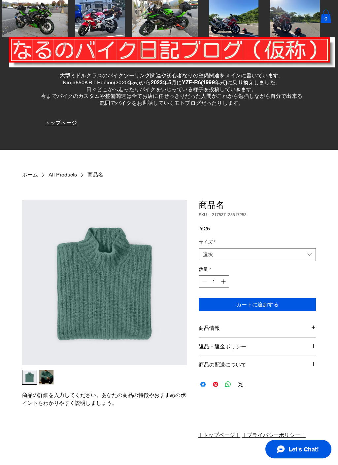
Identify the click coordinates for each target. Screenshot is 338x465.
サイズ (207, 242)
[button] (325, 16)
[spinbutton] (214, 281)
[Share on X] (241, 384)
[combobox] (257, 254)
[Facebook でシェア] (203, 384)
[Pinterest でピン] (216, 384)
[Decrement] (204, 281)
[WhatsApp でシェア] (228, 384)
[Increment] (224, 281)
